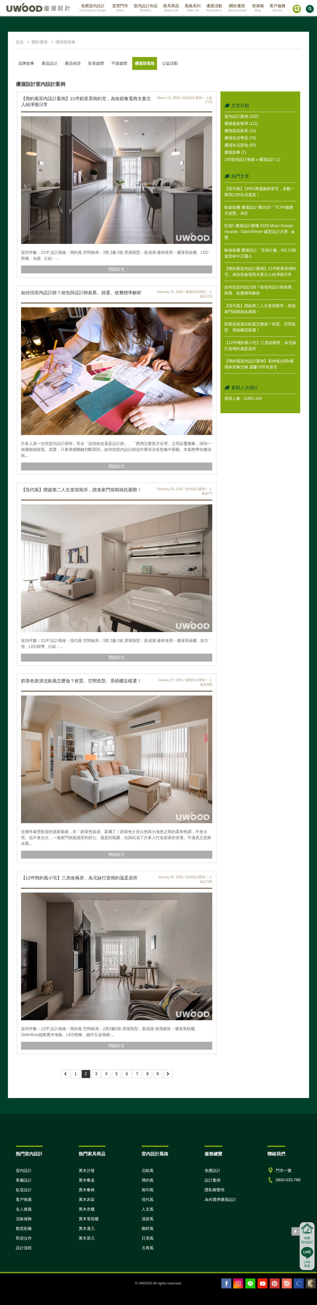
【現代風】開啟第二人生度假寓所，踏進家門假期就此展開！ (81, 489)
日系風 (148, 1238)
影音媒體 (96, 63)
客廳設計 (24, 1180)
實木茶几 (87, 1238)
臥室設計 (24, 1190)
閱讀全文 (117, 269)
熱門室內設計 (29, 1153)
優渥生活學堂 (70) (240, 138)
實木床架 (87, 1199)
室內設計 (24, 1170)
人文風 (148, 1209)
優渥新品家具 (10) (240, 131)
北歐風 (148, 1170)
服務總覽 (213, 1153)
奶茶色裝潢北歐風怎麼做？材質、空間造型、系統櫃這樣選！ (81, 680)
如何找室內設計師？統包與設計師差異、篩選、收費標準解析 (81, 292)
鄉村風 (148, 1228)
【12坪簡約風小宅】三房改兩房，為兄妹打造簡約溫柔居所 (79, 877)
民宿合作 (24, 1238)
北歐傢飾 (24, 1219)
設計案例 (212, 1180)
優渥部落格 (145, 63)
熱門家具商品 (92, 1153)
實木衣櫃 (87, 1209)
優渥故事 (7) (235, 152)
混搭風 (148, 1219)
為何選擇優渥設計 (220, 1199)
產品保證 (73, 63)
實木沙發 (87, 1170)
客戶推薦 (24, 1199)
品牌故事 (26, 63)
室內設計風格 (155, 1153)
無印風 (148, 1190)
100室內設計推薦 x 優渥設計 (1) (252, 159)
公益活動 (170, 63)
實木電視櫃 (89, 1219)
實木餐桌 (87, 1180)
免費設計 (212, 1170)
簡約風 (148, 1180)
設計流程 (24, 1248)
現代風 (148, 1199)
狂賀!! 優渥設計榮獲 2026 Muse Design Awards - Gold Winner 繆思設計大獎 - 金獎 (259, 232)
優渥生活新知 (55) (240, 145)
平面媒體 (119, 63)
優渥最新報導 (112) (241, 123)
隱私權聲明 (214, 1190)
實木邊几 (87, 1228)
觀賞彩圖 (24, 1228)
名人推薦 (24, 1209)
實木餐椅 (87, 1190)
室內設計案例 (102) (241, 116)
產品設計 (49, 63)
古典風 (148, 1248)
